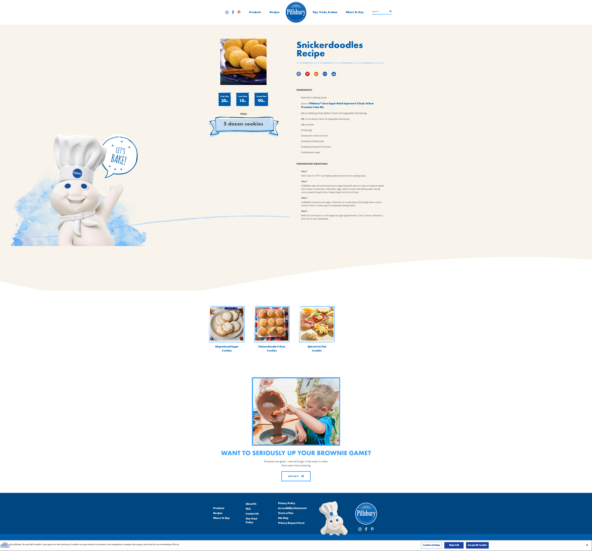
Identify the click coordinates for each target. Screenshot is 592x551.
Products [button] (255, 12)
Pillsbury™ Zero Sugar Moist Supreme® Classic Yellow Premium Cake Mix (337, 105)
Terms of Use (285, 513)
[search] (380, 11)
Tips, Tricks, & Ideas (324, 12)
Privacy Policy (286, 503)
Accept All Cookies (477, 545)
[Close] (587, 545)
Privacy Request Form (291, 523)
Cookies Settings (431, 545)
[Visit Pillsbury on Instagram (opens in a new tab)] (227, 12)
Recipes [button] (274, 12)
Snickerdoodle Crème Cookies (271, 349)
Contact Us (252, 514)
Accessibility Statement (292, 508)
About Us (251, 504)
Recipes (217, 513)
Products (218, 508)
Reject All (454, 545)
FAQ (248, 509)
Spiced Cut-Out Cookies (317, 349)
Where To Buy (354, 12)
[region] (296, 545)
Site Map (283, 518)
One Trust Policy (251, 520)
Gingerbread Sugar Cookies (226, 349)
